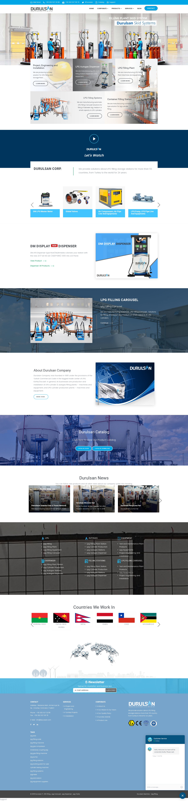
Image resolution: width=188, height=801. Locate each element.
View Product (36, 261)
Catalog (101, 2)
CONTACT (151, 8)
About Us (101, 706)
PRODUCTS (116, 8)
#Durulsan (89, 2)
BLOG (139, 8)
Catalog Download (102, 448)
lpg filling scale (35, 739)
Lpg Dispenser (67, 794)
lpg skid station (35, 778)
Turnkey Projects (71, 712)
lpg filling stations (36, 760)
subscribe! (111, 690)
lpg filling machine (37, 743)
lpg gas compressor (37, 746)
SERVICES (129, 8)
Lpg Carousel (56, 794)
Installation (69, 716)
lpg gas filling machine (38, 753)
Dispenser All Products (40, 266)
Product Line (102, 720)
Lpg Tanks (76, 794)
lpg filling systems (36, 771)
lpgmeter (33, 774)
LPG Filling (47, 794)
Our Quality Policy (104, 713)
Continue (104, 323)
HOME (91, 8)
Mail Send (36, 2)
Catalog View (83, 448)
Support (112, 2)
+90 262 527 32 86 (53, 2)
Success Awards (104, 717)
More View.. (40, 397)
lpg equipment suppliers (39, 781)
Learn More (125, 81)
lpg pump (34, 757)
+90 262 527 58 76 (72, 2)
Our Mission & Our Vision (107, 710)
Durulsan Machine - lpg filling (147, 794)
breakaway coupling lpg (39, 750)
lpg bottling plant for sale (39, 764)
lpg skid (33, 736)
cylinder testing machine (39, 767)
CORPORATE (102, 8)
